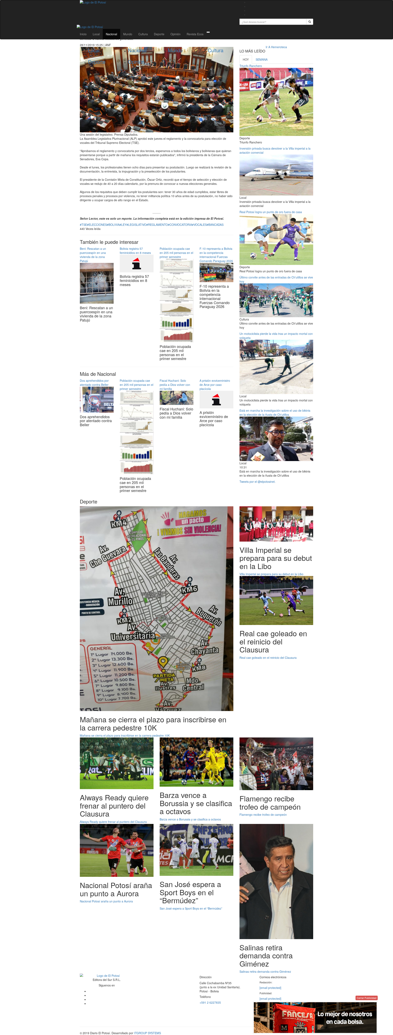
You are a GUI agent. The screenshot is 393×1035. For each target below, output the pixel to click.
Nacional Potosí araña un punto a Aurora (106, 901)
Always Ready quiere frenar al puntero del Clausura (113, 822)
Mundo (127, 34)
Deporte (159, 34)
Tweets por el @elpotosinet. (257, 481)
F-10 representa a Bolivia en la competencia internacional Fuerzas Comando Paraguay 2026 (216, 255)
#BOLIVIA (113, 225)
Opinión (176, 34)
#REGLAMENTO (157, 225)
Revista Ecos (195, 34)
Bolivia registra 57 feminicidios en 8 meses (135, 251)
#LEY (123, 225)
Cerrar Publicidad (366, 998)
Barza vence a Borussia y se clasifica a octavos (190, 819)
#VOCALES (199, 225)
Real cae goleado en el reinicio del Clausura (268, 658)
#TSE (83, 225)
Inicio (83, 34)
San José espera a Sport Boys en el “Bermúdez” (191, 908)
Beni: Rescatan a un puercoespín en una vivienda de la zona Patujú (93, 255)
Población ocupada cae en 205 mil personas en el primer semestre (176, 253)
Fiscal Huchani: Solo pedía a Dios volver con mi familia (175, 384)
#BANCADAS (215, 225)
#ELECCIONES (97, 225)
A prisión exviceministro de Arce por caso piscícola (215, 384)
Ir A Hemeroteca (276, 47)
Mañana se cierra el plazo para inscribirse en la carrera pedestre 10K (125, 735)
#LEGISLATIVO (136, 225)
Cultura (143, 34)
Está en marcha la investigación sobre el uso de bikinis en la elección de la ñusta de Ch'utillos (274, 412)
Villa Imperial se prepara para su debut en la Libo (271, 574)
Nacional (111, 34)
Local (96, 34)
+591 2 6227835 (210, 1002)
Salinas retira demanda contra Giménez (265, 971)
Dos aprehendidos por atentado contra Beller (94, 382)
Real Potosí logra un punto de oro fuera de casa (270, 212)
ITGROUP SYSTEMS (147, 1033)
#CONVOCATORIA (180, 225)
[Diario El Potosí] (156, 2)
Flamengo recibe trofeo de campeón (263, 814)
